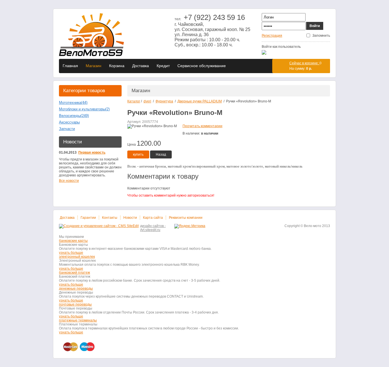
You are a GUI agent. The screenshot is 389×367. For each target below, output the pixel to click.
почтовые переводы (75, 304)
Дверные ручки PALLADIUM (199, 101)
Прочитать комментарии (202, 126)
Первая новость (91, 152)
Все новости (69, 181)
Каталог (133, 101)
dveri (147, 101)
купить (138, 154)
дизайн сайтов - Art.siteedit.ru (153, 228)
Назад (161, 154)
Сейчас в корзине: (304, 63)
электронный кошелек (77, 257)
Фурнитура (164, 101)
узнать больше (71, 253)
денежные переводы (76, 288)
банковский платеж (74, 273)
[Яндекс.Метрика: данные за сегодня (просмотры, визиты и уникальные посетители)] (189, 226)
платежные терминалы (78, 320)
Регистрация (272, 36)
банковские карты (73, 241)
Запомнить (321, 36)
